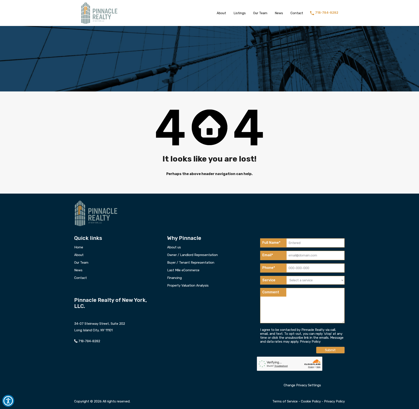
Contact (296, 13)
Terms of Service (285, 401)
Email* (267, 255)
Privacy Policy (310, 342)
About (221, 13)
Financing (174, 278)
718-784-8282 (326, 13)
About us (174, 247)
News (279, 13)
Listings (240, 13)
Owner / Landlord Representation (192, 255)
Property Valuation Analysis (188, 285)
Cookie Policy (311, 401)
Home (78, 247)
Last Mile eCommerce (183, 270)
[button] (8, 401)
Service (268, 280)
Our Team (260, 13)
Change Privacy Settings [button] (302, 385)
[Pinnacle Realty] (99, 24)
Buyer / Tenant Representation (190, 262)
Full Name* (271, 243)
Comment (270, 292)
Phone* (268, 268)
